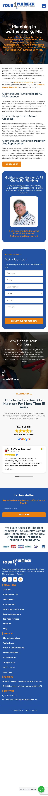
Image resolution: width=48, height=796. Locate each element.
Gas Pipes (7, 672)
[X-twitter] (10, 579)
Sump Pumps (9, 662)
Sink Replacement (11, 653)
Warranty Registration (13, 609)
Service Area (8, 599)
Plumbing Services (11, 638)
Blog (5, 629)
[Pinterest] (20, 579)
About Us (7, 590)
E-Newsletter (9, 604)
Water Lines (8, 643)
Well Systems (9, 667)
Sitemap (7, 624)
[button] (44, 6)
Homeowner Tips (10, 595)
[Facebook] (4, 579)
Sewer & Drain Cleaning (13, 648)
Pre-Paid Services (11, 619)
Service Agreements (12, 614)
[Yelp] (15, 579)
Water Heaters (9, 657)
